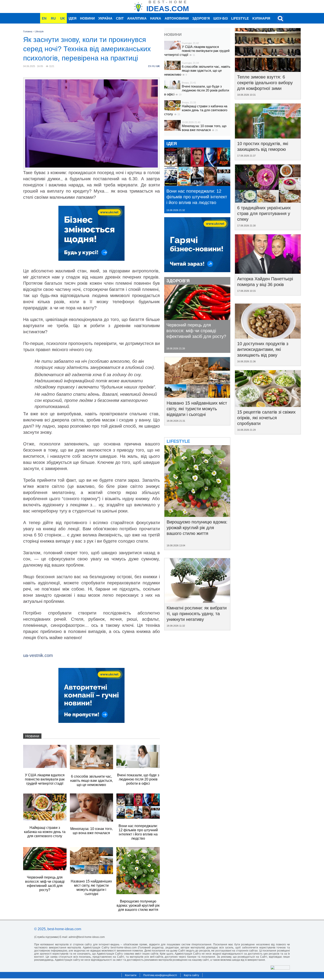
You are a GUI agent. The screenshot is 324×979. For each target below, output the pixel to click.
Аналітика (137, 18)
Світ (120, 18)
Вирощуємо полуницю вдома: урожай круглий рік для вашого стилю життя (197, 528)
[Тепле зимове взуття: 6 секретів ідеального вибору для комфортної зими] (268, 70)
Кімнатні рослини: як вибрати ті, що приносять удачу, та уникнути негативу (197, 613)
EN (44, 18)
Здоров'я (201, 18)
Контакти (130, 975)
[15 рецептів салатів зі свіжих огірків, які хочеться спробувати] (268, 405)
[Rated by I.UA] (280, 968)
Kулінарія (261, 18)
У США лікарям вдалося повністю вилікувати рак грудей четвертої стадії (196, 51)
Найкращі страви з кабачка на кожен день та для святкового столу (195, 110)
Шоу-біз (220, 18)
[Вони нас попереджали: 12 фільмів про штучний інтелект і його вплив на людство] (197, 184)
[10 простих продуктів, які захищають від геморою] (268, 137)
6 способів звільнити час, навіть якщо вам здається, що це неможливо (197, 70)
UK (62, 18)
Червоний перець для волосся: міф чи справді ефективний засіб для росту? (196, 331)
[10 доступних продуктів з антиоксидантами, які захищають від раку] (268, 337)
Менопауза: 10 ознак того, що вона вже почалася (204, 128)
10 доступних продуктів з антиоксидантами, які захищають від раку (262, 349)
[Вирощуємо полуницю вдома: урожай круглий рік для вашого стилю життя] (197, 515)
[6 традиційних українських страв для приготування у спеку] (268, 201)
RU (53, 18)
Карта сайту (191, 975)
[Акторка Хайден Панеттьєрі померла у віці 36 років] (268, 272)
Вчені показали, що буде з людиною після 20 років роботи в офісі (196, 90)
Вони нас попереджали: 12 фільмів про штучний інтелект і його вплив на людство (196, 197)
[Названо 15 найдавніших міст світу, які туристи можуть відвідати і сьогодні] (197, 396)
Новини (87, 18)
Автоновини (177, 18)
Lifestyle (240, 18)
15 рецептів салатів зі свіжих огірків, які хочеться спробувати (266, 418)
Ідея (72, 18)
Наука (155, 18)
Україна (105, 18)
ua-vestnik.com (38, 655)
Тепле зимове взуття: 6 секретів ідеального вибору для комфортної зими (265, 83)
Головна (27, 31)
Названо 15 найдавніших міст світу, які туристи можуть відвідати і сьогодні (197, 409)
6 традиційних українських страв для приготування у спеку (264, 213)
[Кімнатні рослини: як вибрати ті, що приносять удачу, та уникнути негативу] (197, 601)
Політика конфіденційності (160, 975)
